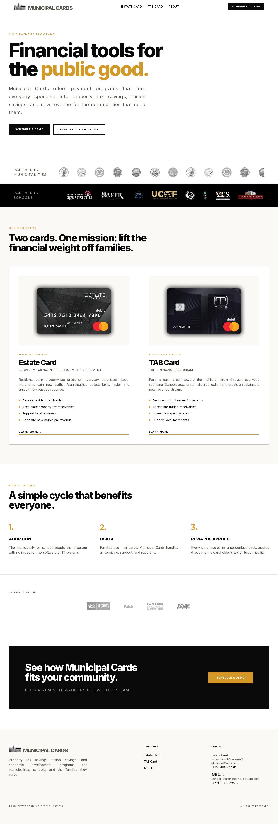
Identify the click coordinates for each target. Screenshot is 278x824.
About (174, 6)
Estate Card (131, 6)
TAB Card (155, 6)
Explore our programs (79, 129)
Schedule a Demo (246, 6)
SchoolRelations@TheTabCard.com (235, 778)
